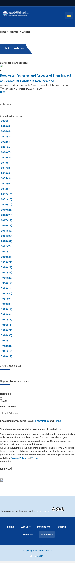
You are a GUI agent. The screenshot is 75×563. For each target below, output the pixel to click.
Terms (57, 420)
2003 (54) (6, 241)
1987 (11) (6, 319)
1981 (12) (6, 351)
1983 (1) (6, 340)
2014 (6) (6, 183)
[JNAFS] (16, 14)
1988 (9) (6, 314)
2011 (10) (6, 199)
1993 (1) (6, 288)
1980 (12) (6, 356)
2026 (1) (6, 120)
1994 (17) (6, 283)
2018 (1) (6, 162)
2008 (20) (6, 215)
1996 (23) (6, 277)
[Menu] (69, 15)
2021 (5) (6, 147)
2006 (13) (6, 225)
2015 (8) (6, 178)
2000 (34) (6, 256)
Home (3, 31)
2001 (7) (6, 251)
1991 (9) (6, 298)
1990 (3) (6, 303)
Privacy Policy (41, 420)
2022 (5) (6, 141)
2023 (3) (6, 136)
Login (40, 555)
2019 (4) (6, 157)
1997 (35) (6, 272)
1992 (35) (6, 293)
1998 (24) (6, 267)
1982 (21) (6, 345)
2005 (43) (6, 230)
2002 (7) (6, 246)
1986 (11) (6, 324)
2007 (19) (6, 220)
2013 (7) (6, 188)
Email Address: (8, 406)
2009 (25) (6, 209)
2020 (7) (6, 152)
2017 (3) (6, 167)
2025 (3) (6, 126)
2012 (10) (6, 194)
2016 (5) (6, 173)
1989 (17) (6, 309)
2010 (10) (6, 204)
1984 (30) (6, 335)
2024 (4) (6, 131)
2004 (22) (6, 235)
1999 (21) (6, 262)
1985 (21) (6, 330)
